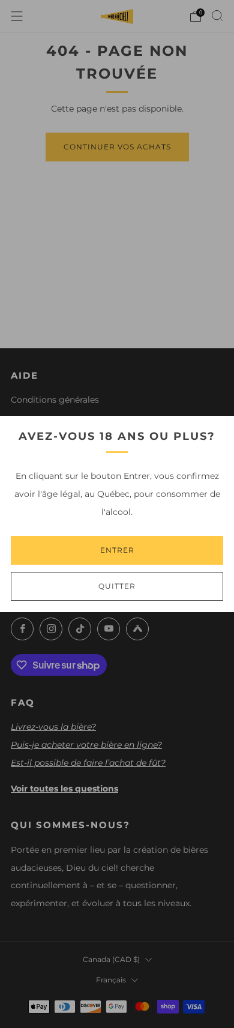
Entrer (117, 550)
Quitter (117, 586)
